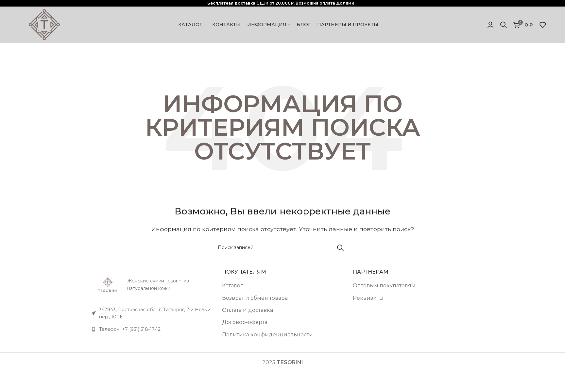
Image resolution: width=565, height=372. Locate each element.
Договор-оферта (244, 322)
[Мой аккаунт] (490, 24)
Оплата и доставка (247, 310)
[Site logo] (44, 24)
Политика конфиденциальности (267, 334)
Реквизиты (368, 298)
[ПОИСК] (340, 247)
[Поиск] (503, 24)
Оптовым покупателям (384, 285)
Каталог (232, 285)
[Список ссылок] (151, 329)
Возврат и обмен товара (255, 298)
